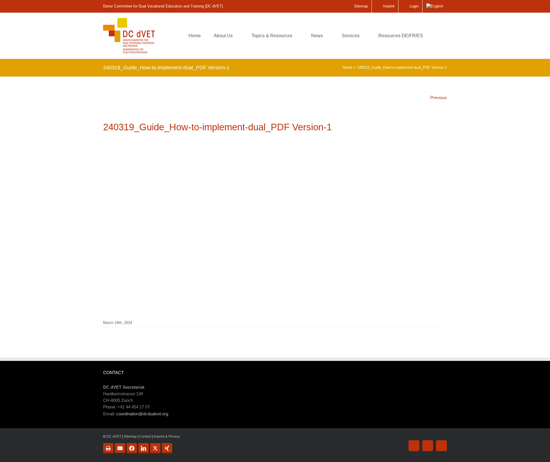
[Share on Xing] (167, 448)
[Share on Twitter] (155, 448)
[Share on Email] (120, 448)
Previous (438, 97)
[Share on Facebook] (132, 448)
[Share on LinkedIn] (143, 448)
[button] (438, 35)
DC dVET (114, 437)
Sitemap (130, 437)
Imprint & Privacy (167, 437)
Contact (145, 437)
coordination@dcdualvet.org (142, 413)
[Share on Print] (108, 448)
